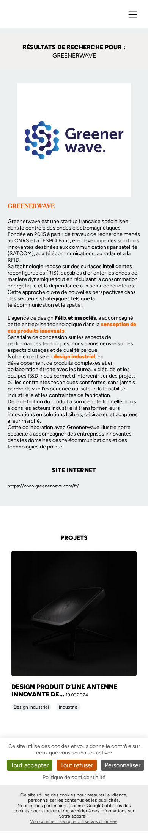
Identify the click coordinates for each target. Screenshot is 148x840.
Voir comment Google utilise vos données (73, 821)
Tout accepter (30, 765)
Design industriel (31, 707)
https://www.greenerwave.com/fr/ (43, 486)
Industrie (68, 707)
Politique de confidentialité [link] (74, 777)
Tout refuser (76, 765)
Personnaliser (122, 765)
